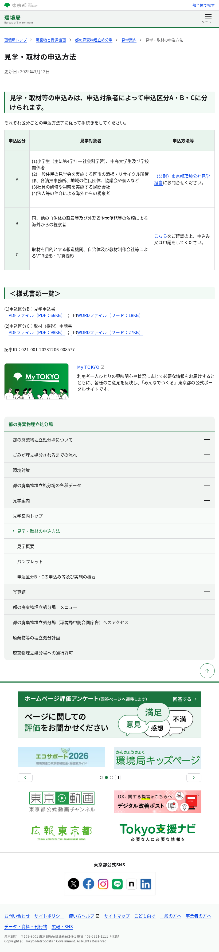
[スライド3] (106, 777)
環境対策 (21, 470)
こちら (160, 236)
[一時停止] (117, 777)
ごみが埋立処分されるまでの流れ (45, 455)
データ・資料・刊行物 (25, 926)
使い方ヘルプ (81, 915)
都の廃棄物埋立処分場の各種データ (47, 485)
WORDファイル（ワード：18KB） (110, 315)
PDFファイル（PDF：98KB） (37, 332)
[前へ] (25, 777)
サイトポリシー (49, 915)
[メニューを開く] (208, 19)
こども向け (144, 915)
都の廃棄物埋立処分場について (43, 439)
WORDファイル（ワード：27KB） (110, 332)
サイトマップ (117, 915)
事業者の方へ (198, 915)
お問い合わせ (17, 915)
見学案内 (21, 500)
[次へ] (193, 777)
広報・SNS (62, 926)
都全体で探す (203, 5)
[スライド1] (101, 777)
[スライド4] (111, 777)
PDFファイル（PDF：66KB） (37, 315)
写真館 (19, 592)
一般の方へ (170, 915)
